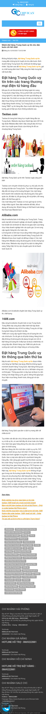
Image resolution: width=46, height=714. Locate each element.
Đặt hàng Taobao (11, 586)
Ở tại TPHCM (20, 589)
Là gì (30, 548)
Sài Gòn (29, 573)
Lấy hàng (9, 551)
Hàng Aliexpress (11, 539)
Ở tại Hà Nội (9, 589)
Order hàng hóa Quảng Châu (15, 561)
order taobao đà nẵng (13, 593)
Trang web (16, 577)
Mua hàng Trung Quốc (28, 554)
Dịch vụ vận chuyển (12, 535)
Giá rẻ (32, 535)
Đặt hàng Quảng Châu (25, 583)
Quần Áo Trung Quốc (13, 567)
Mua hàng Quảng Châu (22, 551)
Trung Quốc (10, 580)
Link (25, 548)
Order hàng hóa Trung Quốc (15, 564)
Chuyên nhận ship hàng (14, 532)
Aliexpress (9, 529)
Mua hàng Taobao (12, 554)
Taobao (36, 573)
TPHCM (8, 577)
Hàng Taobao (27, 545)
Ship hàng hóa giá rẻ (30, 570)
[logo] (23, 12)
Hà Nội (37, 545)
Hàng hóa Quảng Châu (13, 542)
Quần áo (25, 567)
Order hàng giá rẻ (30, 558)
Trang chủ (6, 40)
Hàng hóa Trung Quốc (13, 545)
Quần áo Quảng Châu (13, 570)
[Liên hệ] (6, 706)
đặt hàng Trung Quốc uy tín (29, 59)
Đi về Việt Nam (10, 583)
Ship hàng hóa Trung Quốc (15, 573)
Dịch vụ (26, 532)
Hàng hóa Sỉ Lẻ (29, 542)
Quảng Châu (31, 564)
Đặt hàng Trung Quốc (27, 586)
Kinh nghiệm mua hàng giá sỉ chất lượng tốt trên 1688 (22, 511)
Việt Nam (26, 580)
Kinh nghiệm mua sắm (13, 548)
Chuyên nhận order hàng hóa (26, 529)
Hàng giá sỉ (23, 539)
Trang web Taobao (29, 577)
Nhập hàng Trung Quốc (13, 558)
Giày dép (24, 535)
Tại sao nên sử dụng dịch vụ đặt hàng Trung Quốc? (21, 519)
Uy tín (18, 580)
